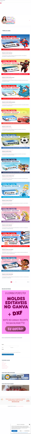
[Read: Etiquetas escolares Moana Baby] (15, 263)
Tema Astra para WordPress (19, 406)
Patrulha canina (13, 174)
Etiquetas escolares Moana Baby (7, 274)
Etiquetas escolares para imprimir (7, 249)
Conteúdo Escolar (4, 51)
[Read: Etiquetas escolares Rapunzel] (15, 214)
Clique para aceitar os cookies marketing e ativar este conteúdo (15, 377)
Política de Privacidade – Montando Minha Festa (23, 432)
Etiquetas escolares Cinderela (7, 200)
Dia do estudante (4, 363)
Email (3, 349)
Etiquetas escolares (9, 51)
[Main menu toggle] (29, 20)
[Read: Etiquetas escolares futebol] (15, 140)
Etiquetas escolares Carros (6, 126)
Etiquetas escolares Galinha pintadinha (8, 102)
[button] (29, 424)
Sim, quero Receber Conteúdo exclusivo (7, 354)
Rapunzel (12, 223)
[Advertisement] (15, 9)
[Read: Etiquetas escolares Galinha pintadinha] (15, 91)
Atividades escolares (4, 368)
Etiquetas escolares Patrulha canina (8, 175)
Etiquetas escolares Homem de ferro (8, 77)
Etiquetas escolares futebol (6, 151)
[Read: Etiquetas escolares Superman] (15, 42)
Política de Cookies (15, 432)
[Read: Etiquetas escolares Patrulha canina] (15, 165)
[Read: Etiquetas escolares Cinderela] (15, 189)
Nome (2, 347)
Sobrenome (11, 347)
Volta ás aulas (3, 364)
